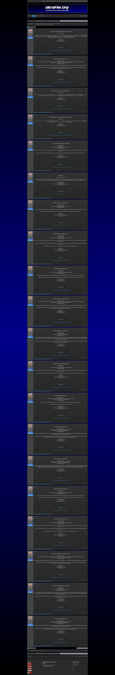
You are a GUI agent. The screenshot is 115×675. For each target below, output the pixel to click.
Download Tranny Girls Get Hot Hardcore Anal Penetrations (61, 322)
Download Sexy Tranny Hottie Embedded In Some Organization (60, 610)
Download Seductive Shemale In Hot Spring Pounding (61, 290)
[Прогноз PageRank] (30, 668)
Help (83, 656)
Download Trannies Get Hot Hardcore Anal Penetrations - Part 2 (60, 577)
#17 (86, 516)
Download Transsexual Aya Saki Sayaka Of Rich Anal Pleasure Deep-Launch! (61, 50)
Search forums (33, 18)
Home (85, 656)
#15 (86, 456)
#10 (86, 296)
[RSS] (86, 656)
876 (32, 27)
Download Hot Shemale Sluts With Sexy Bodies (61, 418)
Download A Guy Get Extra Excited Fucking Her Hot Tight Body (61, 167)
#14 (86, 424)
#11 (86, 328)
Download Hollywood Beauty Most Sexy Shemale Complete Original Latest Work (61, 135)
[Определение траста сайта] (30, 666)
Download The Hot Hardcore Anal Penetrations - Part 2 (61, 82)
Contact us (75, 656)
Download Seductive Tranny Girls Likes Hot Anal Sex (61, 480)
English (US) (30, 656)
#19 (86, 583)
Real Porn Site (75, 665)
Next (34, 27)
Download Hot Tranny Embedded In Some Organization (61, 355)
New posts (29, 18)
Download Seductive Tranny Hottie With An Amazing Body (60, 387)
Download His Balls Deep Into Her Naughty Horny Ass (61, 260)
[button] (39, 16)
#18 (86, 551)
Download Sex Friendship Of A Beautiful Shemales (60, 642)
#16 (86, 486)
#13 (86, 393)
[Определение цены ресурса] (30, 664)
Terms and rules (80, 656)
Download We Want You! (60, 194)
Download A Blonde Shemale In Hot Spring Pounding (61, 510)
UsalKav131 (30, 33)
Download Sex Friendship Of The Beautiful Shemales (61, 450)
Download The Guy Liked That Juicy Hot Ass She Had (61, 225)
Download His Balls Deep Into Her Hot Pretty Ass (61, 545)
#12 (86, 361)
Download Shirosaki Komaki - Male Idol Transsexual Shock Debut (60, 108)
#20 (86, 616)
